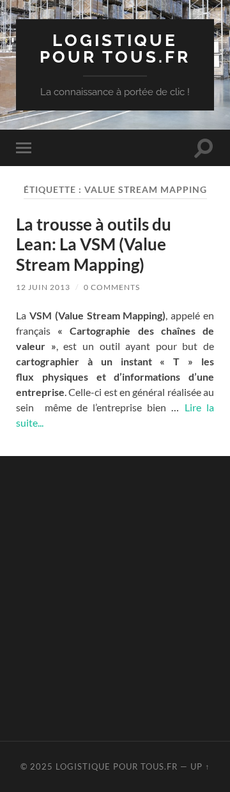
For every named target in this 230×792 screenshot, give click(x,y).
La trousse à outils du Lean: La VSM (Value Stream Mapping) (93, 244)
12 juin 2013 (43, 287)
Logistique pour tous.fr (115, 48)
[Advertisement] (115, 597)
